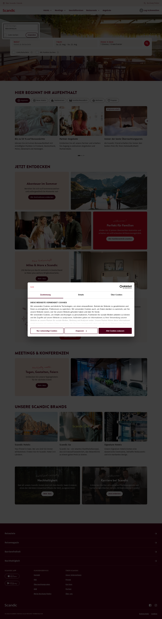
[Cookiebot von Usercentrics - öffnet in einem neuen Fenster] (121, 287)
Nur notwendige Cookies (47, 331)
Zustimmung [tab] (45, 295)
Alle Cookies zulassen (115, 331)
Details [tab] (81, 295)
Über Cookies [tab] (116, 295)
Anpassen (80, 331)
